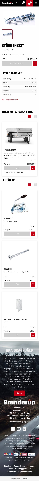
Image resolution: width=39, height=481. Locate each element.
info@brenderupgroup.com (19, 422)
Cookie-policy (26, 471)
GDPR (11, 469)
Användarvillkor (13, 471)
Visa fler (6, 158)
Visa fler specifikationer (9, 100)
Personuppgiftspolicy (23, 469)
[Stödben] (19, 254)
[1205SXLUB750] (19, 135)
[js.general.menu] (36, 3)
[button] (29, 116)
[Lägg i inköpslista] (35, 63)
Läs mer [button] (19, 393)
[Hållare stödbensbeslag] (19, 305)
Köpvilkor (8, 466)
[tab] (7, 34)
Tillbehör (25, 478)
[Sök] (17, 3)
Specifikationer (15, 478)
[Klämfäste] (19, 204)
